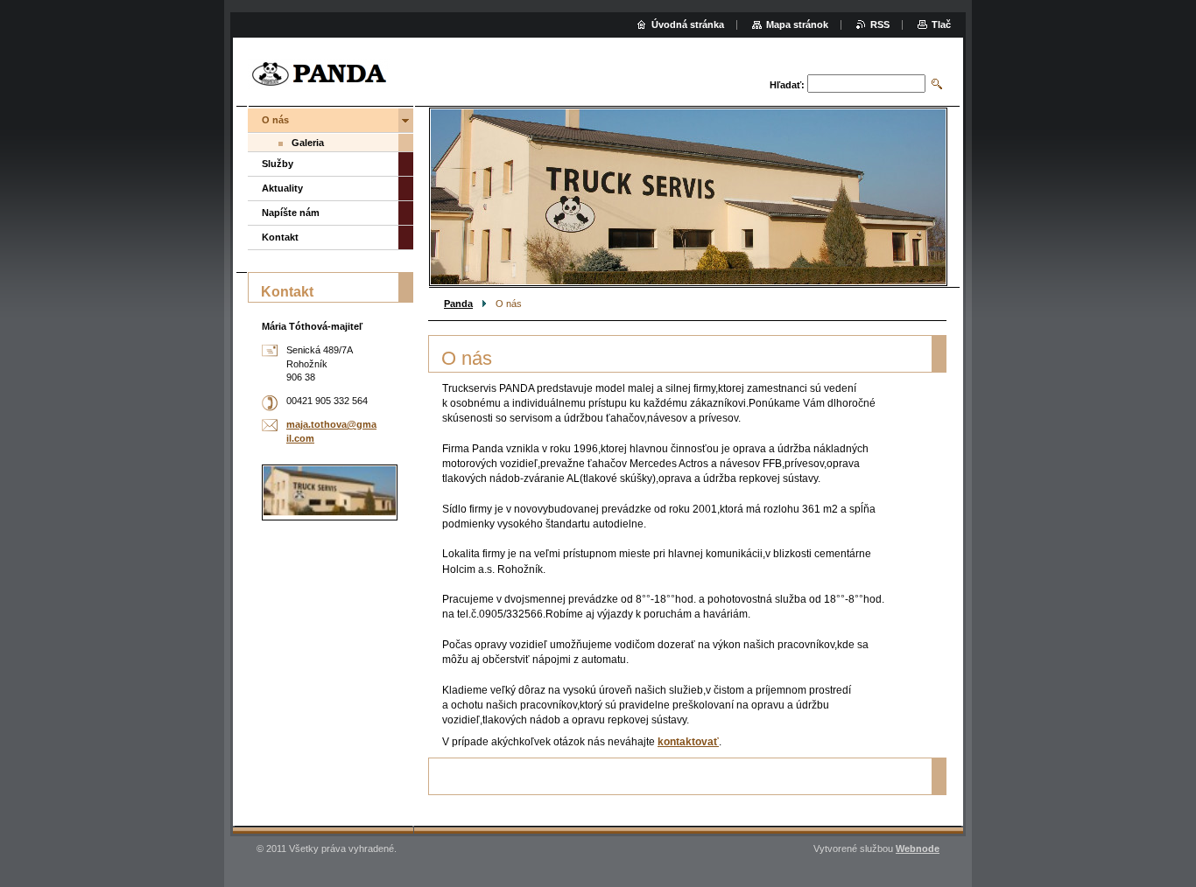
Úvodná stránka (687, 24)
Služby (277, 163)
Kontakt (280, 237)
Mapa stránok (797, 24)
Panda (458, 303)
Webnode (917, 848)
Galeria (308, 142)
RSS (880, 24)
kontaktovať (688, 742)
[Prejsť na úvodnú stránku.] (319, 74)
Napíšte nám (291, 212)
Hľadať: (787, 85)
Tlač (941, 24)
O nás (275, 120)
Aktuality (282, 188)
